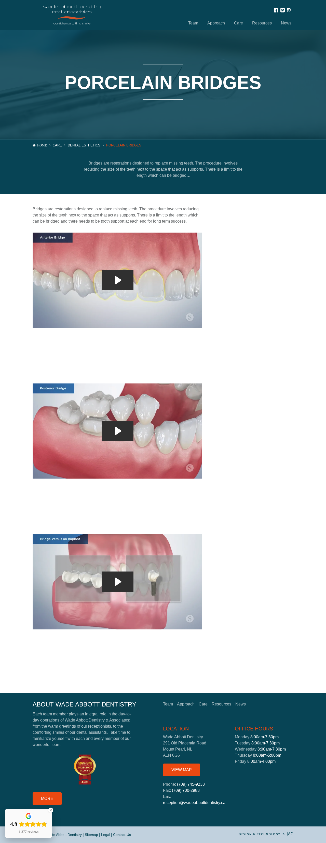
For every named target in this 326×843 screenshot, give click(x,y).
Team (193, 23)
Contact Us (122, 835)
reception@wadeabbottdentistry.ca (194, 802)
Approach (216, 23)
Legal (105, 835)
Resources (262, 23)
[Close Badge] (50, 810)
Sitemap (91, 835)
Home (42, 145)
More (47, 798)
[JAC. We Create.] (266, 835)
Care (238, 23)
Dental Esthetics (84, 145)
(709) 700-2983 (186, 790)
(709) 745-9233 (191, 784)
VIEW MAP (181, 770)
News (286, 23)
